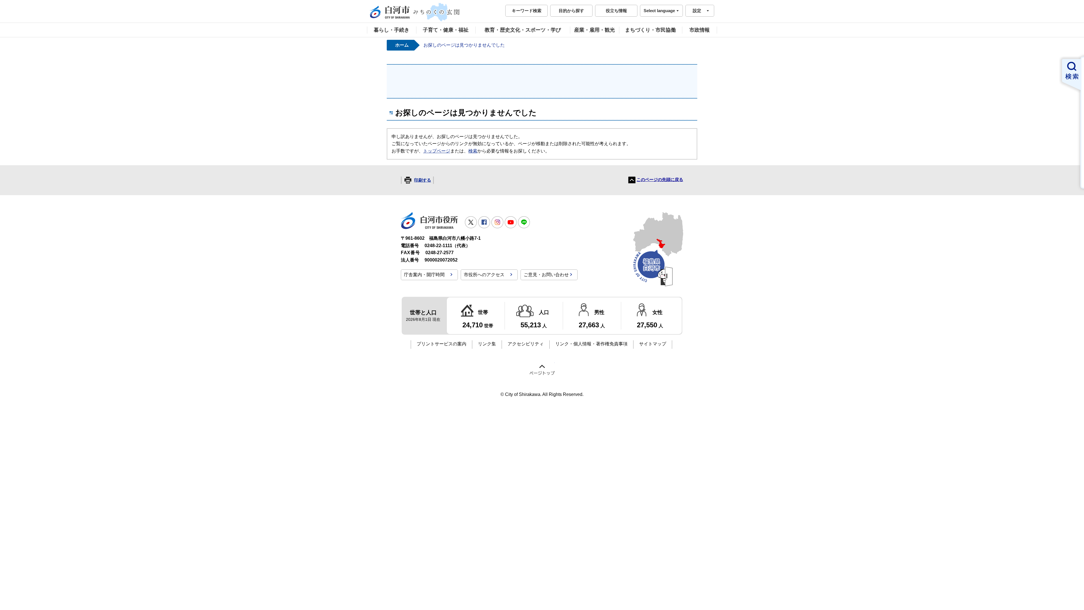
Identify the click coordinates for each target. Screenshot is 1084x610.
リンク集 (487, 343)
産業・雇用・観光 (594, 30)
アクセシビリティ (526, 343)
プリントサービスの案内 (441, 343)
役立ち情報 (616, 10)
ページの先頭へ (542, 369)
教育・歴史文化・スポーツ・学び (523, 30)
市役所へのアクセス (484, 274)
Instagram (497, 222)
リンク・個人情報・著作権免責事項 (591, 343)
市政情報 (699, 30)
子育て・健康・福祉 (446, 30)
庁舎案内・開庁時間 (424, 274)
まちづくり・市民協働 (650, 30)
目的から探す (571, 10)
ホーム (402, 45)
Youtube (511, 222)
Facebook (484, 222)
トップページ (436, 151)
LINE (524, 222)
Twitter (471, 222)
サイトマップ (652, 343)
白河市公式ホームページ (415, 12)
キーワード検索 (526, 10)
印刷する (422, 180)
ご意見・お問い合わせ (546, 274)
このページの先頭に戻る (660, 179)
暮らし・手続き (391, 30)
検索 (472, 151)
